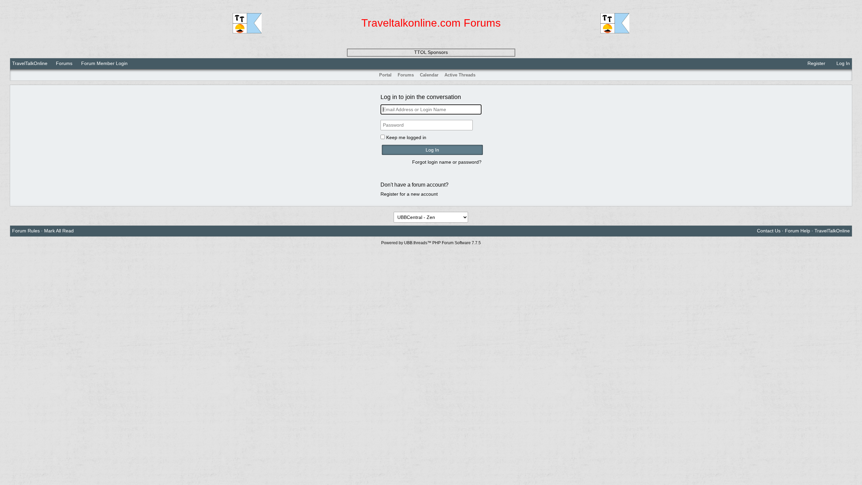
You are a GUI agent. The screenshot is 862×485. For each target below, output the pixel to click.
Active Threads (459, 74)
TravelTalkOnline (29, 63)
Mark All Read (59, 230)
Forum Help (797, 230)
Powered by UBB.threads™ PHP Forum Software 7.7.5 (431, 242)
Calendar (429, 74)
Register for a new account (409, 194)
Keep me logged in (406, 137)
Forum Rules (26, 230)
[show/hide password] (478, 125)
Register (815, 63)
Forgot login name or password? (447, 162)
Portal (385, 74)
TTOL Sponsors (431, 52)
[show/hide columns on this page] (847, 75)
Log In (842, 63)
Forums (64, 63)
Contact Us (769, 230)
